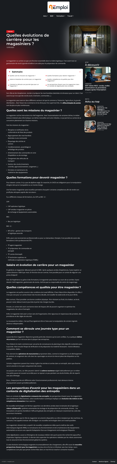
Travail (10, 31)
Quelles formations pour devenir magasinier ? (61, 76)
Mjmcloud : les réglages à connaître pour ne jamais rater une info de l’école (103, 111)
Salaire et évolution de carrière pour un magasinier (25, 79)
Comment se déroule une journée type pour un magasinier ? (24, 85)
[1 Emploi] (58, 7)
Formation (88, 83)
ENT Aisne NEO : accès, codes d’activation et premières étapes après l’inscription (97, 88)
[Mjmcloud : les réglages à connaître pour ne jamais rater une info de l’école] (90, 111)
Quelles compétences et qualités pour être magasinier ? (60, 80)
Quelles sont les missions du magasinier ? (22, 76)
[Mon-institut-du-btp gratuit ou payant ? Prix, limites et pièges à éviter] (90, 126)
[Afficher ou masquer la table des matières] (52, 72)
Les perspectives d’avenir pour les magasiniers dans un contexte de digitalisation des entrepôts (63, 85)
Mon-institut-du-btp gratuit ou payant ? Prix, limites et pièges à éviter (104, 126)
